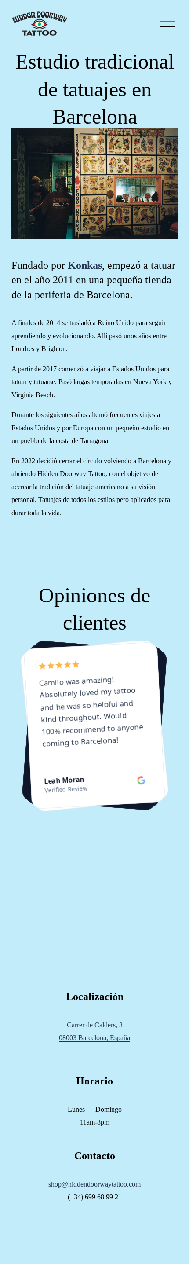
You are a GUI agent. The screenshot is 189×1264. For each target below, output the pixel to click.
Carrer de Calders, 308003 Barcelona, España (94, 1031)
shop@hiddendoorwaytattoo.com (94, 1184)
